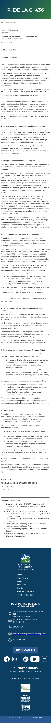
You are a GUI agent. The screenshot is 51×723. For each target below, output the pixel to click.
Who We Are (22, 578)
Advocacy (21, 585)
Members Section (25, 595)
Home (19, 575)
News (19, 581)
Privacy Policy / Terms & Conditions (25, 678)
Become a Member (25, 591)
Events (20, 588)
